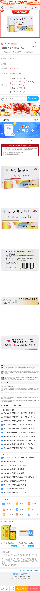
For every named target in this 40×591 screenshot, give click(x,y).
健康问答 (23, 574)
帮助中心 (36, 570)
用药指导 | (16, 574)
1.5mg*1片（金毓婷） (17, 81)
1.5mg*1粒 (30, 81)
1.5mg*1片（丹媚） (16, 84)
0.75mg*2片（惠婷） (17, 88)
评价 (26, 7)
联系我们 (29, 570)
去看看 (13, 546)
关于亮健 (23, 570)
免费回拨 (33, 98)
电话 (7, 589)
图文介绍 (10, 140)
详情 (19, 7)
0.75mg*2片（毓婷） (17, 78)
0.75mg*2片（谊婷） (17, 91)
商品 (11, 7)
